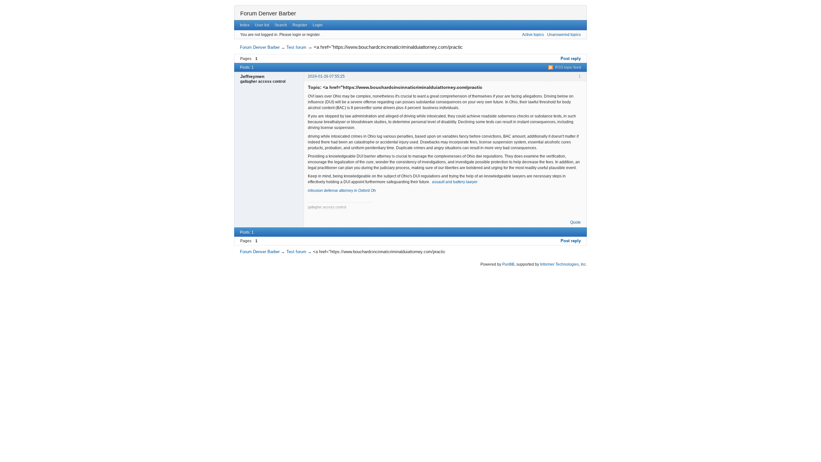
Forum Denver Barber (268, 13)
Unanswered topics (564, 34)
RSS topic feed (568, 67)
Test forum (296, 47)
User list (262, 25)
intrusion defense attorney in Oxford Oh (342, 190)
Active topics (533, 34)
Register (299, 25)
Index (245, 25)
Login (318, 25)
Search (281, 25)
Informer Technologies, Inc (563, 264)
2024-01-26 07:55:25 (326, 76)
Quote (575, 222)
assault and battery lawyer (455, 182)
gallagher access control (327, 207)
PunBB (508, 264)
